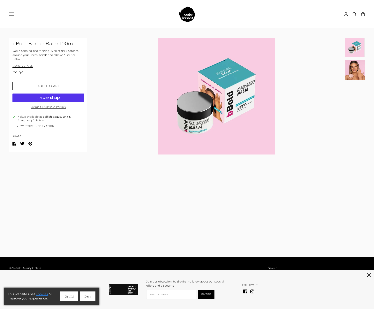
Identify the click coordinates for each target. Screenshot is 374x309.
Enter (206, 294)
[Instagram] (252, 291)
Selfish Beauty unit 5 (57, 116)
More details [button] (22, 66)
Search (272, 268)
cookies (42, 294)
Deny (88, 296)
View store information (35, 126)
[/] (187, 14)
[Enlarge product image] (216, 96)
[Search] (354, 14)
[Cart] (363, 14)
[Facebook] (245, 291)
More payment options (48, 107)
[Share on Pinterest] (30, 143)
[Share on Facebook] (15, 143)
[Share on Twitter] (23, 143)
